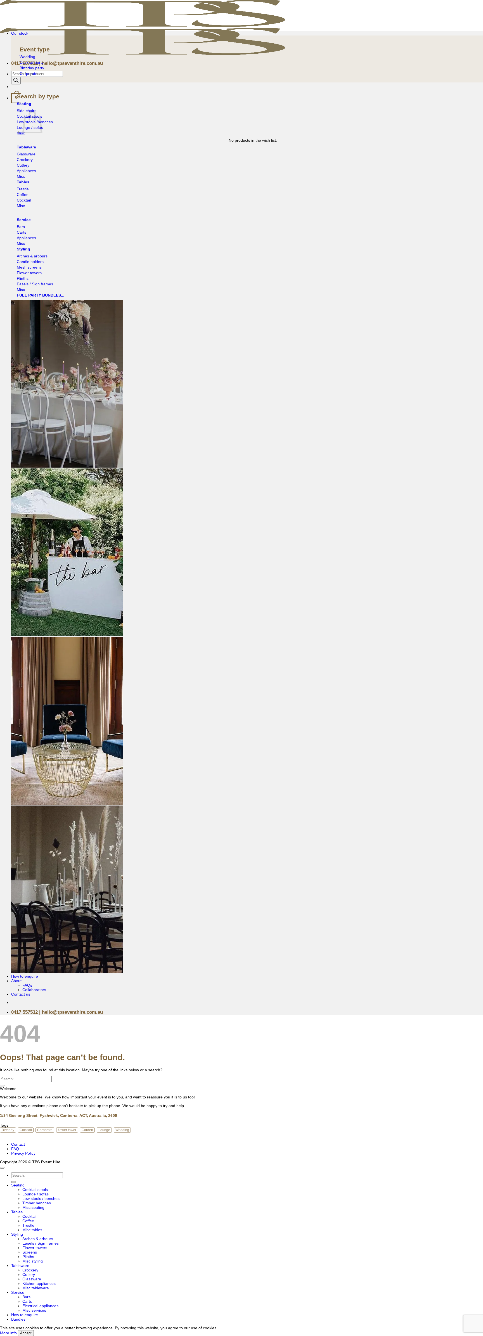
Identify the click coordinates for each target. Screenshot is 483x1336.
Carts (27, 1301)
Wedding (122, 1130)
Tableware (20, 1265)
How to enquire (24, 976)
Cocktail (26, 1130)
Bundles (18, 1319)
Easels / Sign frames (40, 1243)
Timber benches (36, 1203)
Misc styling (32, 1261)
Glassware (31, 1279)
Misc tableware (35, 1288)
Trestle (28, 1225)
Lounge (104, 1130)
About (16, 981)
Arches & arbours (37, 1238)
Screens (29, 1252)
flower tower (67, 1130)
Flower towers (34, 1247)
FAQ (15, 1149)
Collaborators (34, 989)
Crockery (30, 1270)
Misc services (34, 1310)
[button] (16, 98)
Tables (17, 1212)
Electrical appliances (40, 1306)
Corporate (45, 1130)
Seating (18, 1185)
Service (17, 1292)
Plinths (28, 1256)
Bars (26, 1297)
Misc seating (33, 1207)
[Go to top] (2, 1168)
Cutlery (28, 1274)
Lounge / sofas (35, 1194)
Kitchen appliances (39, 1283)
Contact (18, 1144)
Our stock (19, 33)
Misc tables (32, 1230)
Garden (87, 1130)
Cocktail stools (35, 1189)
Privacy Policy (23, 1153)
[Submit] (2, 1085)
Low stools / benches (41, 1198)
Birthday (8, 1130)
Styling (17, 1234)
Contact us (20, 994)
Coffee (28, 1221)
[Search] (16, 80)
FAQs (27, 985)
